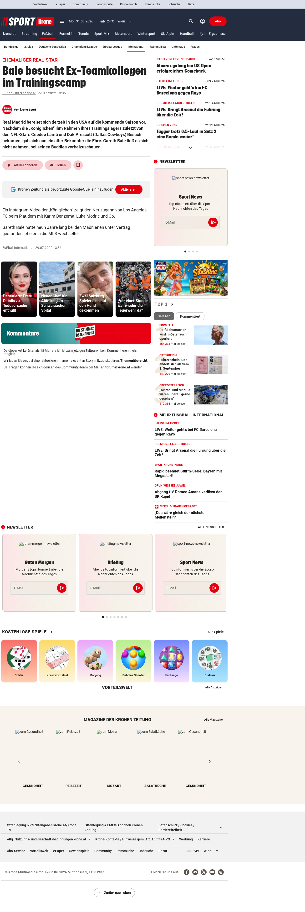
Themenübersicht (133, 360)
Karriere (204, 839)
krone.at (9, 34)
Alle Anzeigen (214, 687)
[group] (19, 289)
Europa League (112, 46)
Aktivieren (129, 189)
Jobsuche (174, 4)
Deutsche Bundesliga (52, 46)
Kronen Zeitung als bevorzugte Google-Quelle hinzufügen (77, 189)
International (136, 46)
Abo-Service (16, 851)
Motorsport (123, 34)
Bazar (191, 4)
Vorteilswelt (40, 4)
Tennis (83, 34)
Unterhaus (178, 46)
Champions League (84, 46)
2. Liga (28, 46)
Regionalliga (158, 46)
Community (80, 4)
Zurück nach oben (114, 892)
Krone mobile (128, 4)
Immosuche (152, 4)
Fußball (48, 34)
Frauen (195, 46)
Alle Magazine (213, 719)
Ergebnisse (217, 34)
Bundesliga (11, 46)
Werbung (186, 839)
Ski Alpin (167, 34)
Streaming (29, 34)
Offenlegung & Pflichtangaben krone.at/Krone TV (41, 827)
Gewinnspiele (104, 4)
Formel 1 (66, 34)
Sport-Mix (101, 34)
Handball (187, 34)
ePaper (60, 4)
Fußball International (19, 93)
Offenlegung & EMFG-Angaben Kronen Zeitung (114, 827)
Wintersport (146, 34)
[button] (202, 34)
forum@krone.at (117, 367)
